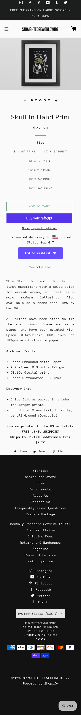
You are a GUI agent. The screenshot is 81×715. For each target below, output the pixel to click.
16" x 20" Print (40, 170)
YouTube (43, 577)
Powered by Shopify (40, 683)
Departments (40, 489)
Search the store (40, 477)
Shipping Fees (40, 536)
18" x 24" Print (40, 179)
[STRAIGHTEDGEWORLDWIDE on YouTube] (49, 3)
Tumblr (42, 602)
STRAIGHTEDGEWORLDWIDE (43, 678)
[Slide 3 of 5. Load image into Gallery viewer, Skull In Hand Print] (40, 100)
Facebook (42, 589)
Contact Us (40, 502)
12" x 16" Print (55, 151)
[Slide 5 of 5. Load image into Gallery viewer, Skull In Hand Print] (49, 100)
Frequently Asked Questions (40, 508)
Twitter (43, 596)
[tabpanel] (40, 63)
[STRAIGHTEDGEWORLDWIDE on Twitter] (65, 3)
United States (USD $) (38, 613)
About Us (40, 495)
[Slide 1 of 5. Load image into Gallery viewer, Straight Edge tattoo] (32, 100)
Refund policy (40, 561)
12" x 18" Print (40, 160)
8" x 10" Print (24, 151)
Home (40, 483)
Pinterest (42, 583)
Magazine (40, 549)
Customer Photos (40, 530)
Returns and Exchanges (40, 542)
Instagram (42, 571)
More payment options (39, 228)
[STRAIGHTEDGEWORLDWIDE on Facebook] (31, 3)
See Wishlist (40, 267)
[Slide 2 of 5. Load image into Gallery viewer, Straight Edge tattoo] (36, 100)
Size (40, 142)
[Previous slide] (25, 100)
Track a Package (40, 514)
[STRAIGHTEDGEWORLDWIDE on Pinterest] (40, 3)
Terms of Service (40, 555)
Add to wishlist (38, 253)
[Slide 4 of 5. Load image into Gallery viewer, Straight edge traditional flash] (45, 100)
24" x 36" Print (40, 188)
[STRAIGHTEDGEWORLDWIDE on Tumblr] (57, 3)
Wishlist (40, 470)
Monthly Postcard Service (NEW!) (40, 524)
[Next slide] (56, 100)
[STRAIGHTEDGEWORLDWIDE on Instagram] (22, 3)
